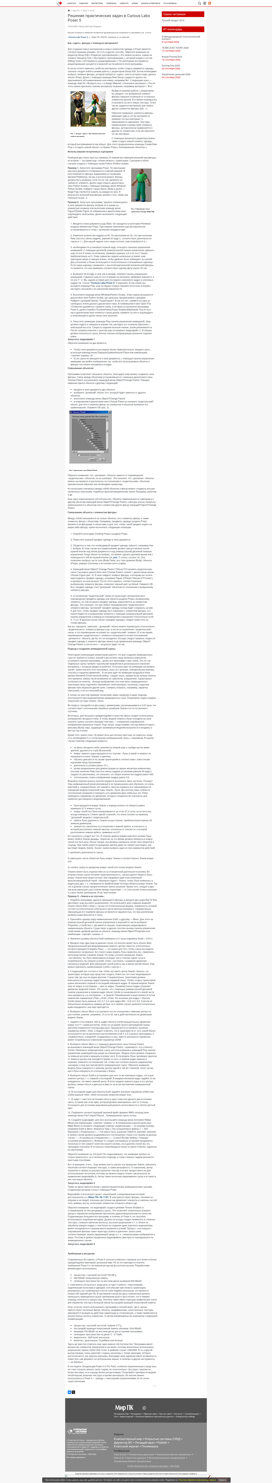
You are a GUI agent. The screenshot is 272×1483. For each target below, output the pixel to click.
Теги (116, 1417)
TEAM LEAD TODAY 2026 (175, 47)
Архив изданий (126, 1417)
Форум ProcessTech (172, 56)
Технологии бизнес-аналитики (173, 1454)
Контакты (178, 1414)
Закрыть (222, 1480)
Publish (162, 1442)
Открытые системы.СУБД (162, 1439)
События (83, 3)
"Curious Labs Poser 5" (103, 282)
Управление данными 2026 (176, 74)
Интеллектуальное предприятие (167, 1457)
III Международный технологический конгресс (181, 37)
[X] (73, 1392)
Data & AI (119, 1457)
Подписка (111, 3)
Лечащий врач (145, 1442)
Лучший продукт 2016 (173, 20)
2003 (84, 11)
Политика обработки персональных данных (154, 1417)
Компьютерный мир (128, 1439)
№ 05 (92, 11)
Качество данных (136, 1457)
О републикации (192, 1414)
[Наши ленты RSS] (209, 3)
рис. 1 (116, 557)
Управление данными (141, 1454)
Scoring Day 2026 (171, 65)
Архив (135, 3)
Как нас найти (165, 1414)
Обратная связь (150, 1414)
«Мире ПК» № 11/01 (98, 1197)
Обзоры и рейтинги (150, 3)
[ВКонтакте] (69, 1392)
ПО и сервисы (170, 3)
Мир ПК (76, 11)
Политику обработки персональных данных (197, 1480)
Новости (71, 3)
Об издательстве (121, 1414)
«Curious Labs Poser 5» (78, 37)
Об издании (136, 1414)
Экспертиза (97, 3)
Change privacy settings (185, 1417)
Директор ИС (123, 1442)
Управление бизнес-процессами (132, 1461)
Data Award (120, 1454)
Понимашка (150, 1446)
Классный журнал (126, 1446)
